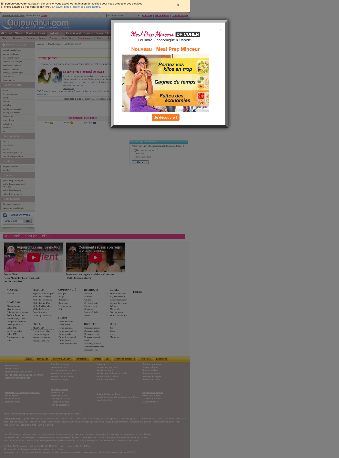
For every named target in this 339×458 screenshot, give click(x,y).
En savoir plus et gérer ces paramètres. (76, 6)
